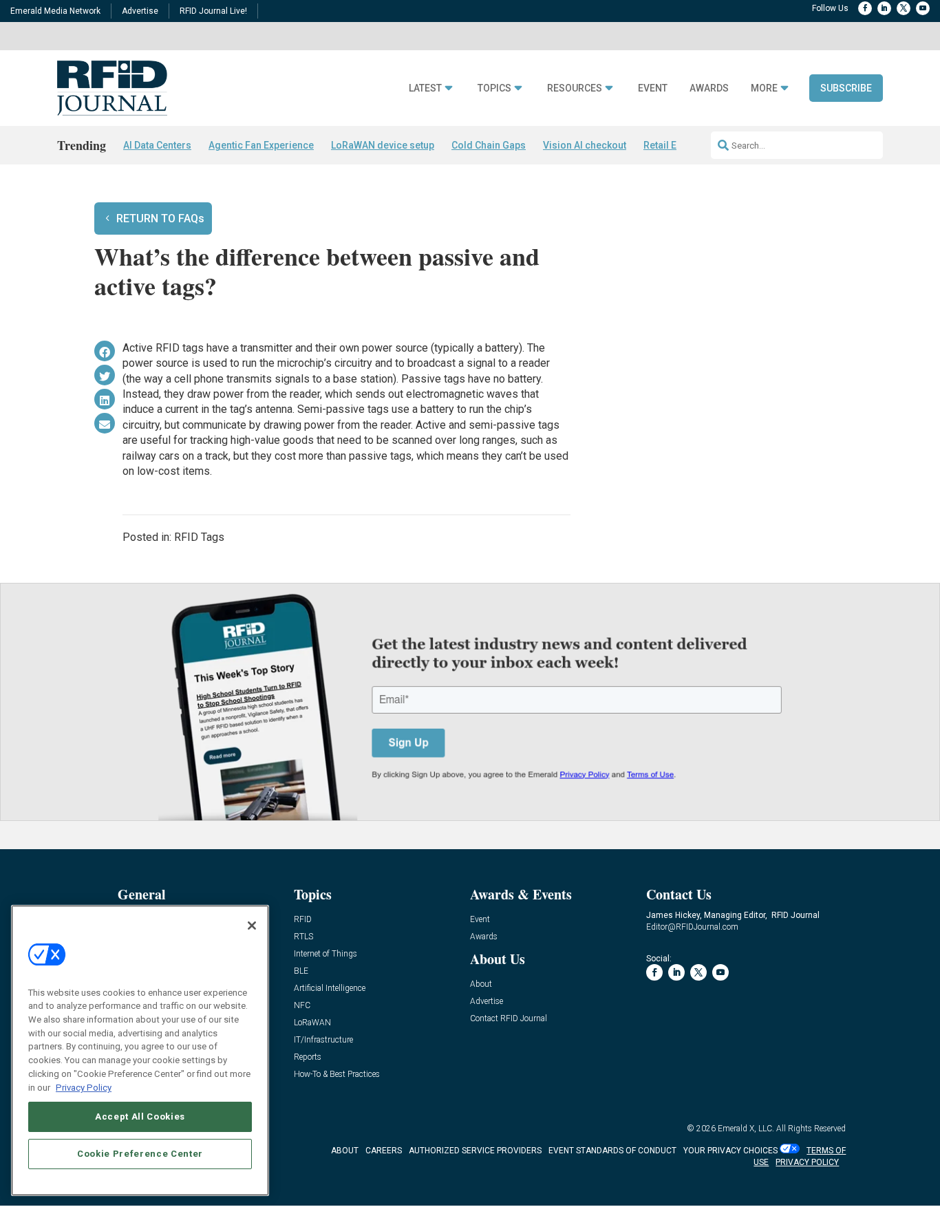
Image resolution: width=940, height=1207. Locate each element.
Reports (307, 1057)
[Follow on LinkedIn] (884, 8)
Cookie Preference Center (140, 1153)
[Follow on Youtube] (923, 8)
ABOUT (345, 1150)
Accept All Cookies (140, 1116)
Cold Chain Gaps (488, 145)
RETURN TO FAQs (160, 218)
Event (652, 88)
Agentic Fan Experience (261, 145)
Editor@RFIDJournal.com (692, 927)
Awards (709, 88)
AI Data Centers (157, 145)
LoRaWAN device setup (382, 145)
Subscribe (846, 88)
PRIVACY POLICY (807, 1162)
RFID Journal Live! (213, 11)
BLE (301, 971)
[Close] (252, 925)
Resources (574, 88)
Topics (494, 88)
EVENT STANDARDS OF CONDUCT (612, 1150)
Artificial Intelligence (329, 988)
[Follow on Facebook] (865, 8)
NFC (302, 1005)
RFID (303, 919)
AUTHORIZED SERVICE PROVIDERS (475, 1150)
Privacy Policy (83, 1087)
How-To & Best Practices (337, 1074)
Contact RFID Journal (508, 1018)
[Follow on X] (903, 8)
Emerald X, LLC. (746, 1128)
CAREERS (383, 1150)
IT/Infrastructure (323, 1040)
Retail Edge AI (674, 145)
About (481, 984)
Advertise (140, 11)
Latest (425, 88)
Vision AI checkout (584, 145)
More (764, 88)
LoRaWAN (312, 1022)
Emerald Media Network (55, 11)
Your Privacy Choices (730, 1150)
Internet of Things (325, 954)
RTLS (303, 936)
